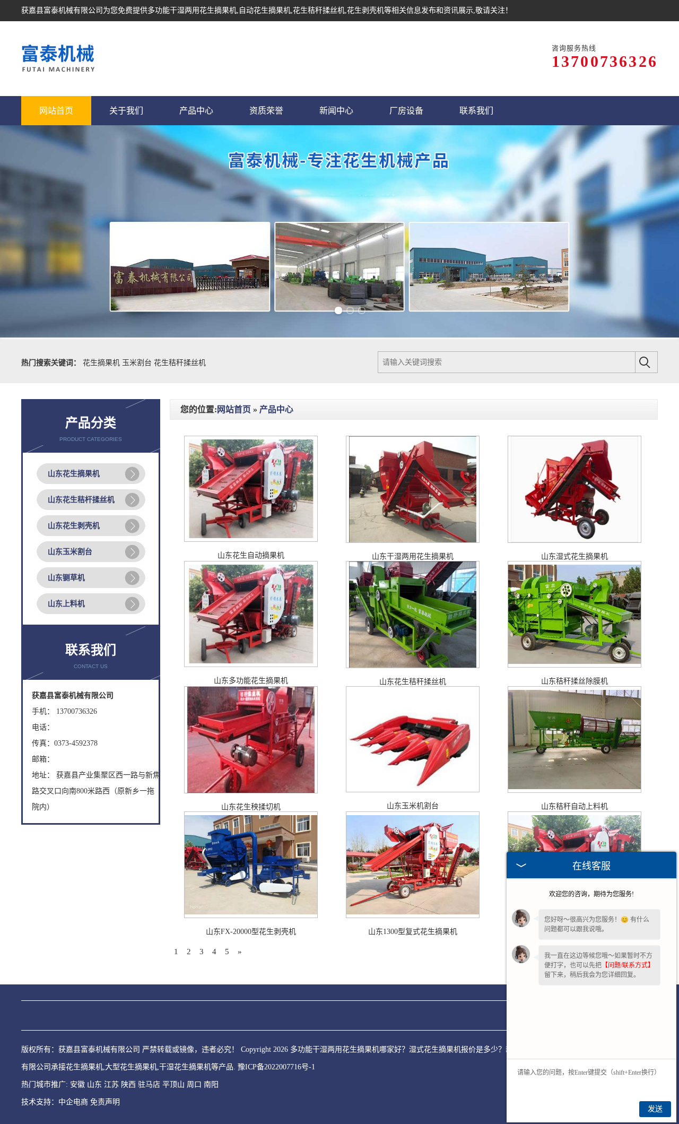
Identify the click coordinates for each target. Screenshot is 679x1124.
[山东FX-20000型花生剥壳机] (251, 916)
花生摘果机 (102, 363)
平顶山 (173, 1084)
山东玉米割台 (70, 552)
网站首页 (234, 409)
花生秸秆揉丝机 (180, 363)
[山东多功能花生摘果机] (251, 665)
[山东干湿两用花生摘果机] (413, 540)
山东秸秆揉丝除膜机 (574, 681)
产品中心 (276, 409)
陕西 (128, 1084)
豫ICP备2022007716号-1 (276, 1067)
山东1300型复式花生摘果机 (412, 932)
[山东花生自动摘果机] (251, 539)
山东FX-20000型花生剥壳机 (251, 932)
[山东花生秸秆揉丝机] (413, 666)
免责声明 (105, 1102)
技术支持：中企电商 (54, 1102)
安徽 (77, 1084)
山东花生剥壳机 (74, 526)
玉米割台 (138, 363)
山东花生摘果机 (74, 474)
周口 (194, 1084)
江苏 (111, 1084)
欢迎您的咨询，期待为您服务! (591, 894)
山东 (94, 1084)
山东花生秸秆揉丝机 (412, 682)
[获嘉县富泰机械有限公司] (59, 58)
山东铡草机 (66, 578)
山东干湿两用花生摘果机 (413, 556)
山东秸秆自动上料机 (574, 806)
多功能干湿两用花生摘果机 (192, 10)
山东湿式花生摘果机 (574, 556)
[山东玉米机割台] (413, 790)
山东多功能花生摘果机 (251, 681)
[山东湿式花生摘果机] (574, 540)
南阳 (211, 1084)
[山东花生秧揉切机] (251, 791)
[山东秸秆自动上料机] (574, 790)
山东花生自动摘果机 (250, 555)
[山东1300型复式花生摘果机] (413, 916)
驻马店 (149, 1084)
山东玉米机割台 (413, 806)
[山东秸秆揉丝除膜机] (574, 665)
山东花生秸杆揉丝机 (81, 500)
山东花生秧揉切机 (251, 807)
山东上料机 (66, 604)
